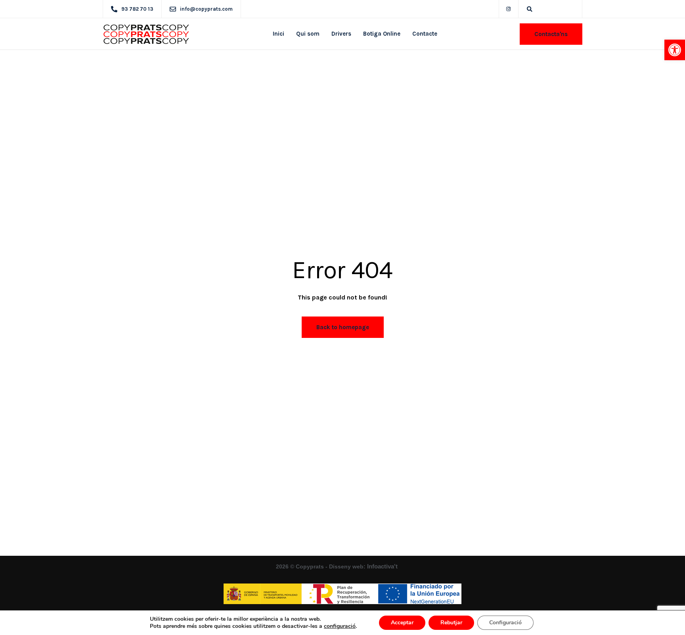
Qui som (308, 33)
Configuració (505, 622)
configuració (340, 626)
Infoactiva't (383, 566)
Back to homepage (342, 327)
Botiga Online (381, 33)
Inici (278, 33)
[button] (674, 50)
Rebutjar (451, 622)
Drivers (341, 33)
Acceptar (402, 622)
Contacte (424, 33)
